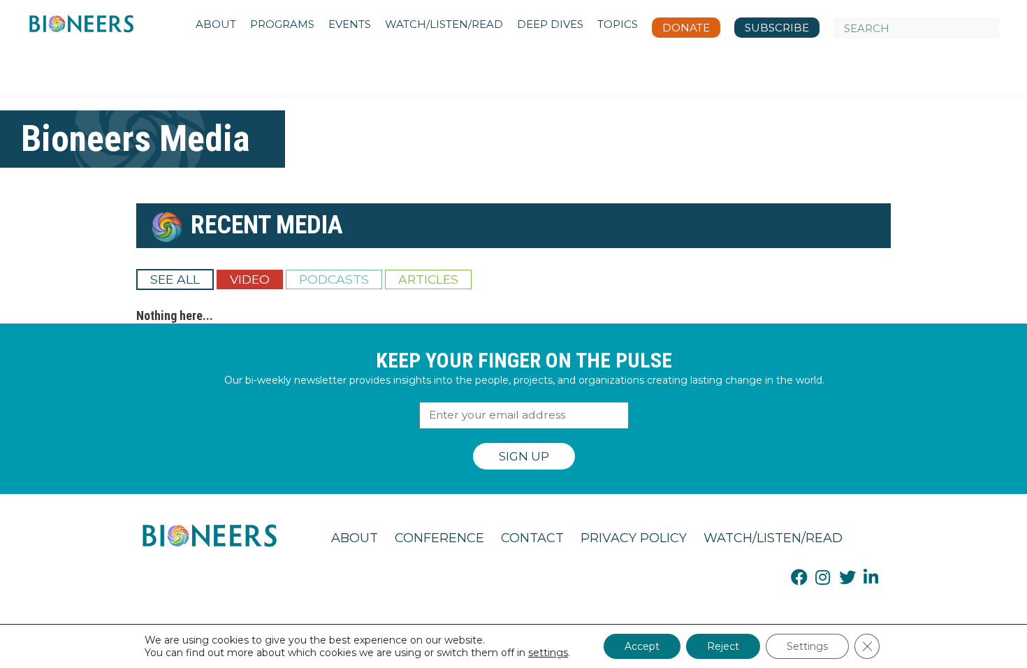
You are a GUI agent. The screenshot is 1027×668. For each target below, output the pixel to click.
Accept (642, 646)
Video (250, 279)
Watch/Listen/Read (773, 538)
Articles (428, 279)
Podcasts (334, 279)
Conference (439, 538)
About (354, 538)
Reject (723, 646)
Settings (807, 646)
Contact (532, 538)
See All (175, 279)
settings (548, 652)
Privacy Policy (634, 538)
